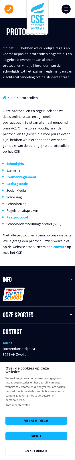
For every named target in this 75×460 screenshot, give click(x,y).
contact (59, 247)
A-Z (12, 98)
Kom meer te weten (17, 405)
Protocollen (28, 98)
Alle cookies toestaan (36, 421)
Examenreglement (21, 177)
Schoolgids (15, 163)
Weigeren (36, 436)
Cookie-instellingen (36, 451)
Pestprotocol (17, 217)
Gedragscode (17, 183)
